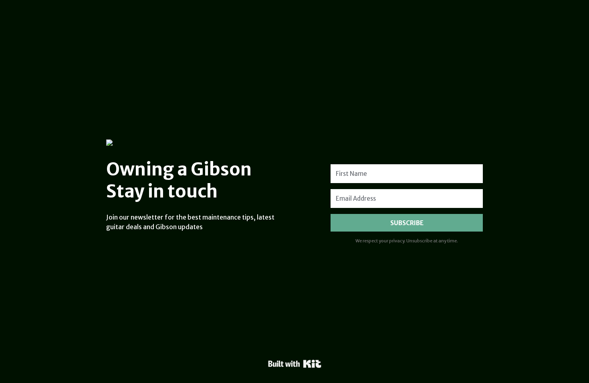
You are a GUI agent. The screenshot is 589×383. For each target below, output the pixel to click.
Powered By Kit (294, 364)
